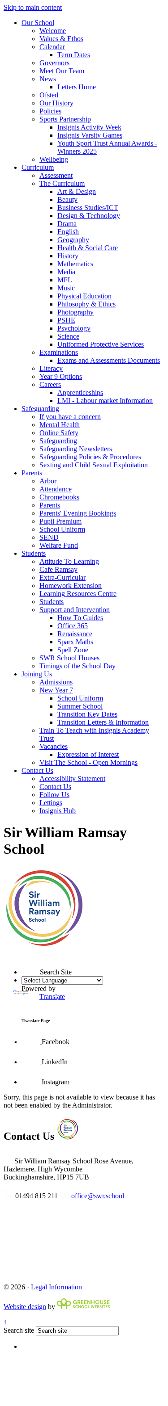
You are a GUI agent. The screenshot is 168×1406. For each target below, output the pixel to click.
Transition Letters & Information (103, 722)
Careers (50, 384)
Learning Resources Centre (77, 593)
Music (66, 288)
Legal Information (56, 1287)
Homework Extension (70, 585)
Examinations (58, 352)
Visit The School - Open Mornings (88, 762)
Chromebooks (59, 497)
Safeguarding (40, 408)
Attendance (55, 489)
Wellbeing (53, 159)
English (68, 231)
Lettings (50, 802)
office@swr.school (96, 1196)
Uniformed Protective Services (100, 344)
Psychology (73, 328)
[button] (21, 956)
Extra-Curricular (62, 577)
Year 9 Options (60, 376)
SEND (49, 537)
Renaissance (74, 634)
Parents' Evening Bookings (77, 513)
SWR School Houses (69, 658)
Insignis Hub (57, 810)
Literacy (51, 368)
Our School (38, 22)
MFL (64, 280)
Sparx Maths (75, 642)
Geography (73, 239)
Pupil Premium (60, 521)
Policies (50, 111)
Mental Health (59, 424)
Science (68, 336)
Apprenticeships (80, 392)
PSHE (66, 320)
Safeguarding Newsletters (75, 449)
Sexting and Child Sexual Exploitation (93, 465)
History (67, 256)
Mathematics (75, 264)
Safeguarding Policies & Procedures (90, 457)
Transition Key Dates (87, 714)
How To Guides (80, 617)
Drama (67, 223)
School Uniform (62, 529)
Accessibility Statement (72, 778)
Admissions (56, 682)
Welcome (52, 30)
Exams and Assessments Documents (108, 360)
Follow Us (54, 794)
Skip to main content (33, 7)
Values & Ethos (61, 38)
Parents (32, 473)
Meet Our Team (61, 71)
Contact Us (37, 770)
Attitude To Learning (69, 561)
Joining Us (37, 674)
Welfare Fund (58, 545)
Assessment (56, 175)
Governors (54, 63)
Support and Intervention (74, 609)
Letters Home (76, 87)
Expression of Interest (88, 754)
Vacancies (53, 746)
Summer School (80, 706)
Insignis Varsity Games (89, 135)
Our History (56, 103)
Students (34, 553)
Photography (75, 312)
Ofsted (48, 95)
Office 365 (72, 626)
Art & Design (76, 191)
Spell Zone (72, 650)
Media (66, 272)
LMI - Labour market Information (105, 400)
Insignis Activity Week (89, 127)
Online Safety (58, 432)
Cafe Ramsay (58, 569)
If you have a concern (70, 416)
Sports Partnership (65, 119)
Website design (25, 1306)
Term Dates (73, 55)
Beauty (67, 199)
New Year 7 (56, 690)
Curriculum (38, 167)
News (47, 79)
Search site (19, 1330)
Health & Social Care (87, 248)
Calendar (52, 46)
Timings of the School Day (77, 666)
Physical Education (84, 296)
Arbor (47, 481)
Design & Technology (88, 215)
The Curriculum (62, 183)
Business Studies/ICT (87, 207)
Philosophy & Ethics (86, 304)
